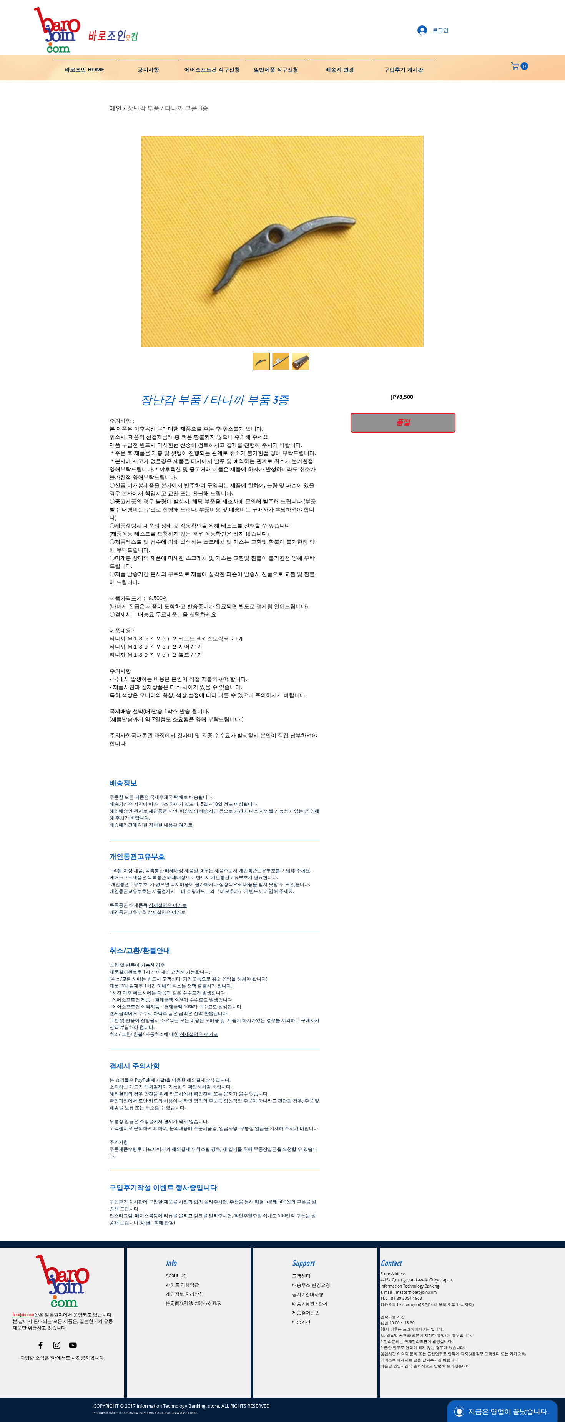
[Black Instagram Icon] (56, 1345)
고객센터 (301, 1276)
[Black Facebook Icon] (40, 1345)
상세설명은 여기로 (168, 905)
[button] (520, 66)
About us (176, 1275)
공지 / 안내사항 (308, 1294)
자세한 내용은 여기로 (171, 824)
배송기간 (301, 1322)
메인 (116, 108)
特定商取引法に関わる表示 (193, 1303)
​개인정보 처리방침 (185, 1294)
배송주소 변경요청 (311, 1285)
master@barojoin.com (416, 1292)
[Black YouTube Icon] (73, 1345)
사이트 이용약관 (182, 1284)
